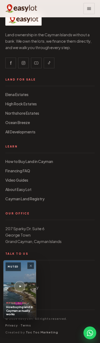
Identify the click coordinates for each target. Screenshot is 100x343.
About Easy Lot (18, 189)
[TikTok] (49, 63)
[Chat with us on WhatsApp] (89, 332)
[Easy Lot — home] (21, 8)
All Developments (20, 132)
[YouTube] (36, 63)
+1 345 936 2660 (20, 268)
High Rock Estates (21, 104)
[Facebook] (10, 63)
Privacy (11, 325)
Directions (14, 296)
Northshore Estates (22, 113)
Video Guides (16, 180)
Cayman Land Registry (25, 199)
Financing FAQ (17, 171)
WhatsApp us (17, 278)
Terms (26, 325)
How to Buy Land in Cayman (29, 161)
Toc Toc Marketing (42, 332)
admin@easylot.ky (21, 287)
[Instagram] (23, 63)
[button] (89, 8)
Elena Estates (17, 94)
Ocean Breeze (17, 122)
